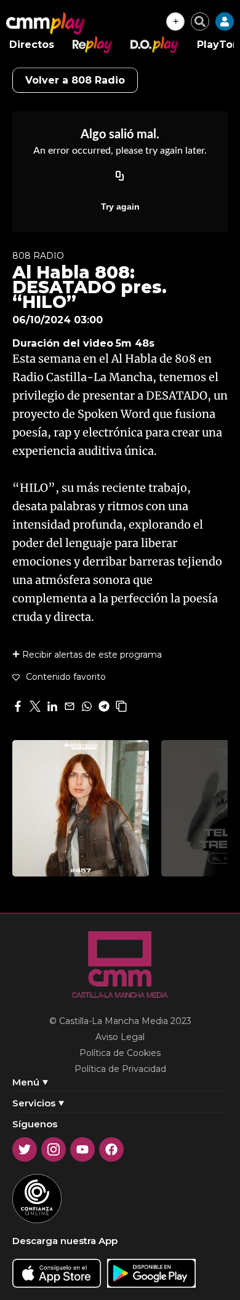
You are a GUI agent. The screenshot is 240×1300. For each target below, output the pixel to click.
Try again (120, 206)
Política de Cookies (120, 1052)
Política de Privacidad (120, 1068)
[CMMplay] (45, 23)
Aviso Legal (120, 1036)
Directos (31, 44)
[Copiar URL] (120, 177)
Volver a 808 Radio (75, 80)
